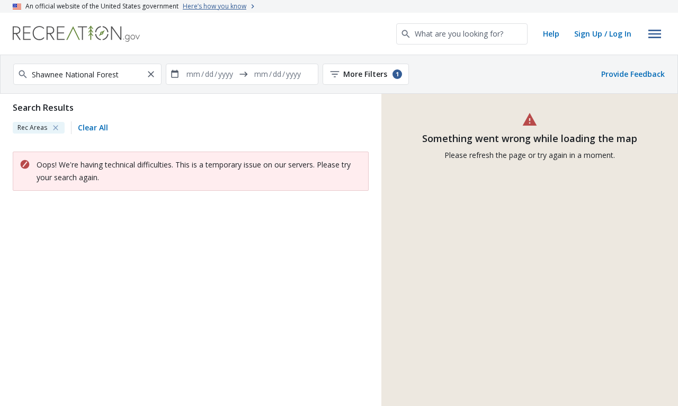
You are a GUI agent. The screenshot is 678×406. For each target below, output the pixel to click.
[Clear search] (151, 74)
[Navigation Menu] (654, 34)
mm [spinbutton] (193, 74)
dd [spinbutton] (209, 74)
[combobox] (462, 34)
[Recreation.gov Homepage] (76, 33)
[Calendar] (174, 74)
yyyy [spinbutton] (225, 74)
